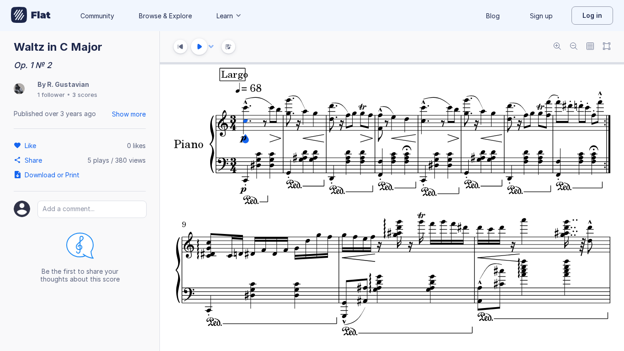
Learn (225, 16)
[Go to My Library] (31, 15)
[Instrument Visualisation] (228, 46)
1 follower (51, 94)
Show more (129, 114)
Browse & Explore (165, 16)
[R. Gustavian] (19, 89)
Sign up (541, 16)
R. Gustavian (68, 84)
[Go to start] (180, 46)
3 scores (84, 94)
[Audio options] (211, 46)
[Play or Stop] (199, 46)
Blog (493, 16)
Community (97, 16)
